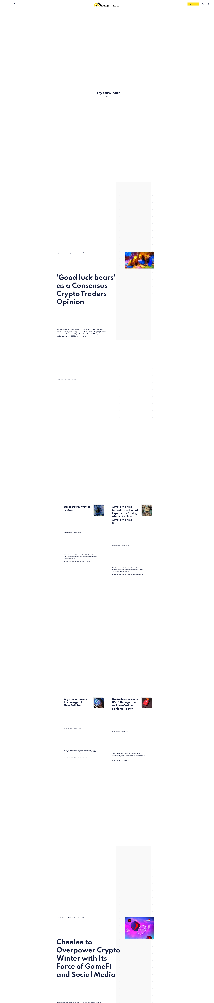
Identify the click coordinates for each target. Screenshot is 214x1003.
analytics (72, 379)
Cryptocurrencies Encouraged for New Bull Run (75, 702)
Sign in (204, 4)
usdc (114, 760)
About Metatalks (10, 4)
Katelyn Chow (71, 253)
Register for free (194, 4)
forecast (123, 574)
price (130, 574)
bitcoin (78, 561)
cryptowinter (62, 379)
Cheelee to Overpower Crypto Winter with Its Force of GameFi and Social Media (88, 959)
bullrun (67, 757)
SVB (119, 760)
